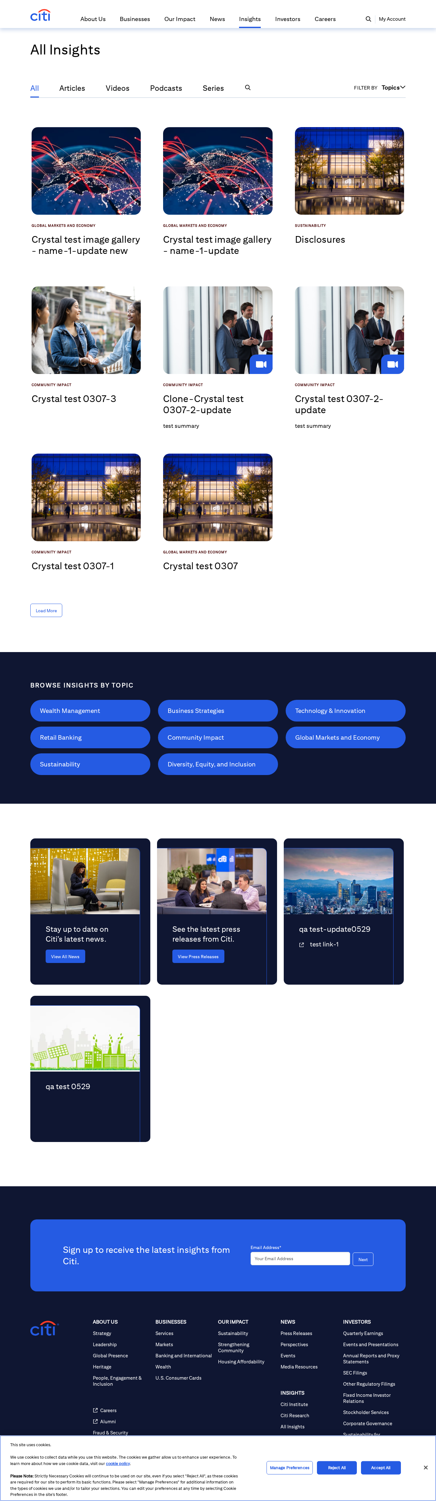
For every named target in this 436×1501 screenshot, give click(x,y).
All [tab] (34, 87)
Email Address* (266, 1247)
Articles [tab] (72, 87)
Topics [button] (391, 87)
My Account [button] (392, 19)
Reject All (337, 1467)
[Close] (426, 1468)
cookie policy (118, 1463)
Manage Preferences (289, 1467)
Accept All (380, 1467)
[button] (93, 21)
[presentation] (81, 956)
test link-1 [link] (324, 944)
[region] (218, 1468)
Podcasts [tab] (166, 87)
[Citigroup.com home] (44, 1328)
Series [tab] (213, 87)
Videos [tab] (118, 87)
